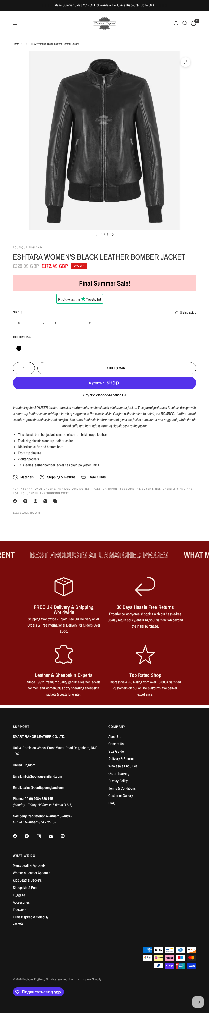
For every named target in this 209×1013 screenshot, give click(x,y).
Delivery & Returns (121, 758)
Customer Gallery (120, 795)
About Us (114, 736)
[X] (26, 501)
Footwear (19, 909)
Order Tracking (118, 773)
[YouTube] (54, 836)
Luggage (19, 895)
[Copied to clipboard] (56, 501)
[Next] (113, 234)
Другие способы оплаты (104, 395)
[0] (192, 23)
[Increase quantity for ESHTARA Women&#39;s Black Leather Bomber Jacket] (31, 368)
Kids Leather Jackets (27, 880)
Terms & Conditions (122, 788)
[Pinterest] (37, 501)
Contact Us (116, 744)
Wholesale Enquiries (122, 766)
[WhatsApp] (46, 501)
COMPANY (117, 726)
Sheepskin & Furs (25, 887)
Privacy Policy (118, 780)
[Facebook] (16, 501)
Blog (111, 803)
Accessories (21, 902)
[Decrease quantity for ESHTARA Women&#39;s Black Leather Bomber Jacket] (17, 368)
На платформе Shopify (85, 979)
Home (16, 44)
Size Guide (116, 751)
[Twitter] (30, 836)
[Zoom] (185, 62)
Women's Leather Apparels (31, 872)
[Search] (185, 23)
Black (19, 348)
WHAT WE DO (24, 855)
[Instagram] (42, 836)
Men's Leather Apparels (29, 865)
